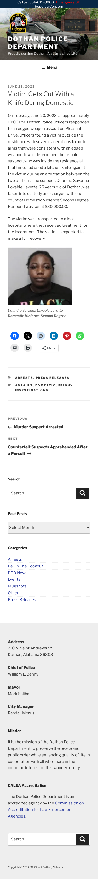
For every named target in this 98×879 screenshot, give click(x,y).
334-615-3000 (41, 2)
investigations (32, 390)
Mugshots (17, 586)
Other (13, 593)
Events (14, 579)
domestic (45, 385)
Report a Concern (49, 6)
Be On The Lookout (25, 566)
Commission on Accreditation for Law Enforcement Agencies (46, 810)
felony (65, 385)
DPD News (17, 572)
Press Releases (53, 378)
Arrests (24, 378)
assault (24, 385)
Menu (52, 67)
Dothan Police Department (38, 43)
